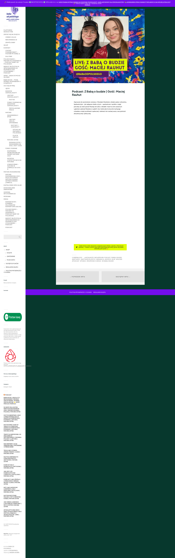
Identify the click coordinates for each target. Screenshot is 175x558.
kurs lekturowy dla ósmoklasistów (111, 2)
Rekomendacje (11, 40)
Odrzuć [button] (87, 5)
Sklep (6, 45)
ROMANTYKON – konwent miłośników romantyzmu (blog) (13, 204)
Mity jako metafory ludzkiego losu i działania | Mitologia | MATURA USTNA (12, 490)
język (7, 88)
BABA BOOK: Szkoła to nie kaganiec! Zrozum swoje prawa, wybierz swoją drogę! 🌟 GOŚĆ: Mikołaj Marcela (12, 401)
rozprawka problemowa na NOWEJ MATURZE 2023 (13, 153)
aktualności (89, 257)
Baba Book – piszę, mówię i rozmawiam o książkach (12, 81)
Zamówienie (11, 256)
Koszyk (9, 253)
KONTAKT (7, 48)
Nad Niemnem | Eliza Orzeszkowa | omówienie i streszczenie (13, 445)
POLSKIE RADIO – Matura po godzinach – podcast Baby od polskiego (12, 61)
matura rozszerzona (12, 172)
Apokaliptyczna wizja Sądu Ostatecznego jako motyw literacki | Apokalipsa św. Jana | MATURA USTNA (13, 513)
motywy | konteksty (15, 126)
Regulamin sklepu (12, 267)
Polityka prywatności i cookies (80, 292)
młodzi (119, 259)
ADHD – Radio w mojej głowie (12, 76)
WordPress (13, 550)
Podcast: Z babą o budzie (113, 257)
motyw (12, 99)
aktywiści (76, 259)
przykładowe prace (14, 109)
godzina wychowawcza (10, 193)
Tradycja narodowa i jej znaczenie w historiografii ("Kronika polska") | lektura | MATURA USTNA (12, 437)
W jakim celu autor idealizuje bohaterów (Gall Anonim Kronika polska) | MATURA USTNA (12, 409)
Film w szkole (15, 136)
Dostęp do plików (12, 263)
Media (6, 199)
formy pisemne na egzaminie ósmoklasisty (14, 104)
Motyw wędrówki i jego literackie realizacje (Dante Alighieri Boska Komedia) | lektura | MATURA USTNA (12, 418)
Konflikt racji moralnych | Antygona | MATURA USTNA (12, 466)
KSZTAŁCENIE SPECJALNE (13, 185)
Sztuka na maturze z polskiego (17, 131)
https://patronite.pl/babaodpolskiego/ (17, 366)
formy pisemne (11, 148)
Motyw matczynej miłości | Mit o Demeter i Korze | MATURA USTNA (12, 497)
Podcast (8, 227)
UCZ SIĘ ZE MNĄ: (9, 85)
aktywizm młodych (88, 259)
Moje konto (11, 260)
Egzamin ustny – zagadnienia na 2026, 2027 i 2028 (15, 144)
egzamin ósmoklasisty (11, 92)
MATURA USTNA (12, 140)
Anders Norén (14, 552)
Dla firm (8, 56)
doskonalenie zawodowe (9, 188)
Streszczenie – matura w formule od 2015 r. (13, 167)
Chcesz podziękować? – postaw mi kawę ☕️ (12, 52)
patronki (7, 196)
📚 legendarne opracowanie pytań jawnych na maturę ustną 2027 (147, 2)
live (114, 259)
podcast (76, 261)
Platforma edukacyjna (8, 31)
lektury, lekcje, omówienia (13, 121)
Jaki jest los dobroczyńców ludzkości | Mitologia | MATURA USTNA (12, 474)
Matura (8, 112)
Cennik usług (10, 37)
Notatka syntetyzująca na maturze (14, 160)
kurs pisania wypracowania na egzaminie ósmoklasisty (78, 2)
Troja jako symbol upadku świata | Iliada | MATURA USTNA (12, 452)
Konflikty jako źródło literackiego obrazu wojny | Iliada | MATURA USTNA (12, 482)
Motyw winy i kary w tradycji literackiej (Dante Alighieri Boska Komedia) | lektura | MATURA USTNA (12, 428)
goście (108, 259)
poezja (83, 261)
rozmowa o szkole (94, 261)
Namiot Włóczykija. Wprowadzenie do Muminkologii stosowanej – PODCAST (12, 70)
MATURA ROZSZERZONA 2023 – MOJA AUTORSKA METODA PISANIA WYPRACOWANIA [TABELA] (13, 178)
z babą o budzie (108, 261)
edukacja (100, 259)
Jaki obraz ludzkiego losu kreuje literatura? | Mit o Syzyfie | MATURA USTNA (13, 504)
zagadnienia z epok (12, 116)
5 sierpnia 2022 (77, 257)
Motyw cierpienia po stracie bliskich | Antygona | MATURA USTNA (11, 459)
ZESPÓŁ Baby (10, 42)
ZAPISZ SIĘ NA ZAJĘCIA (12, 34)
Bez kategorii (99, 257)
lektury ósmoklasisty (13, 96)
